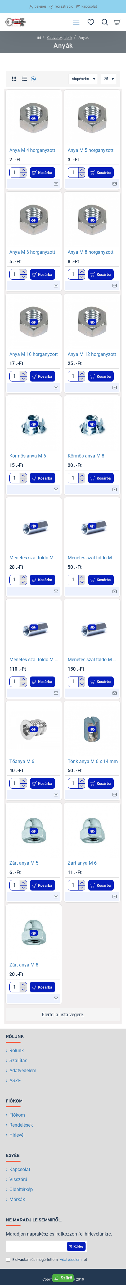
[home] (39, 37)
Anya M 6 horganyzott (32, 252)
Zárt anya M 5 (23, 863)
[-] (23, 175)
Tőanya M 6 (21, 761)
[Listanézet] (24, 79)
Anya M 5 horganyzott (90, 150)
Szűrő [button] (66, 1278)
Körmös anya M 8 (86, 456)
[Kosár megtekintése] (118, 22)
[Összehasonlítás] (32, 79)
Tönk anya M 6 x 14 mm (93, 761)
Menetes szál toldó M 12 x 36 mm (93, 659)
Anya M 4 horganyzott (32, 150)
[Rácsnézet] (14, 79)
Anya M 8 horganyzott (90, 252)
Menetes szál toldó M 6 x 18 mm (35, 558)
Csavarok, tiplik (59, 37)
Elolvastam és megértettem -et (49, 1259)
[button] (34, 118)
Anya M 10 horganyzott (33, 354)
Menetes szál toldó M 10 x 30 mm (35, 659)
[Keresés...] (104, 22)
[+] (23, 170)
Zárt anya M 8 (23, 965)
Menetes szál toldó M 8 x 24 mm (93, 558)
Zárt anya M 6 (82, 863)
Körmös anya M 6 (27, 456)
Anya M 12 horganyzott (92, 354)
